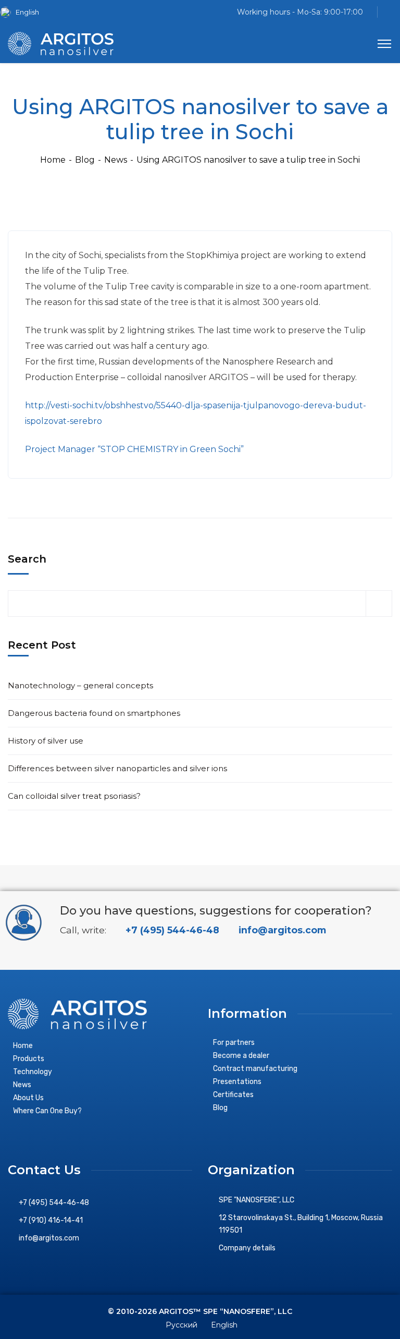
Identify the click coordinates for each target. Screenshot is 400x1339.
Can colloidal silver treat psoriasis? (74, 796)
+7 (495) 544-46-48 (171, 929)
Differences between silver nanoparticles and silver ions (117, 768)
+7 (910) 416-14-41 (51, 1220)
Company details (247, 1248)
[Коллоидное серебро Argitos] (61, 43)
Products (28, 1058)
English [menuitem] (27, 12)
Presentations (237, 1081)
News (115, 160)
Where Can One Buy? (47, 1110)
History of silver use (45, 741)
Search (27, 559)
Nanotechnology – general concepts (80, 685)
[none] (23, 12)
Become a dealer (241, 1055)
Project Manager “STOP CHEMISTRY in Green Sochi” (134, 449)
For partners (234, 1042)
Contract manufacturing (255, 1068)
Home (53, 160)
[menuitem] (23, 12)
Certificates (233, 1094)
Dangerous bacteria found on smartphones (94, 713)
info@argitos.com (281, 929)
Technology (32, 1071)
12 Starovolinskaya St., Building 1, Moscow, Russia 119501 (301, 1224)
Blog (85, 160)
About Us (28, 1097)
